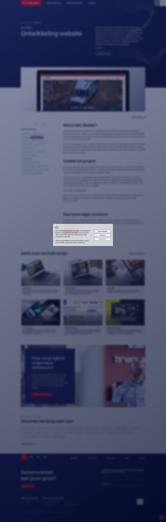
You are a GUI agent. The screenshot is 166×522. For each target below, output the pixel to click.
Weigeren (102, 235)
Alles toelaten (102, 231)
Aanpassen (102, 239)
